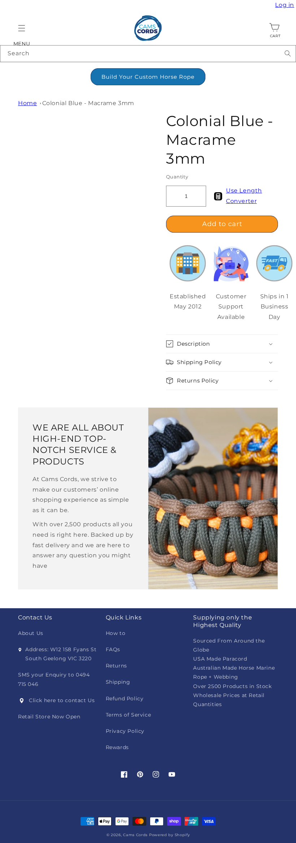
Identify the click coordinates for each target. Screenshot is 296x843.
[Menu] (22, 28)
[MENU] (22, 28)
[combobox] (148, 54)
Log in (285, 5)
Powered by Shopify (169, 835)
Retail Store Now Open (49, 716)
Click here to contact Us (62, 700)
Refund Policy (125, 698)
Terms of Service (128, 715)
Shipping (118, 682)
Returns (116, 665)
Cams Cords (135, 835)
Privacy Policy (125, 731)
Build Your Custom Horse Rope (148, 76)
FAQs (113, 649)
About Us (30, 633)
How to (116, 633)
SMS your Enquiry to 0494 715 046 (54, 679)
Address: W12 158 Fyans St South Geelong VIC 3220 (60, 654)
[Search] (288, 53)
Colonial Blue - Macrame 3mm (88, 103)
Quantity (177, 177)
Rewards (117, 747)
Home (27, 103)
